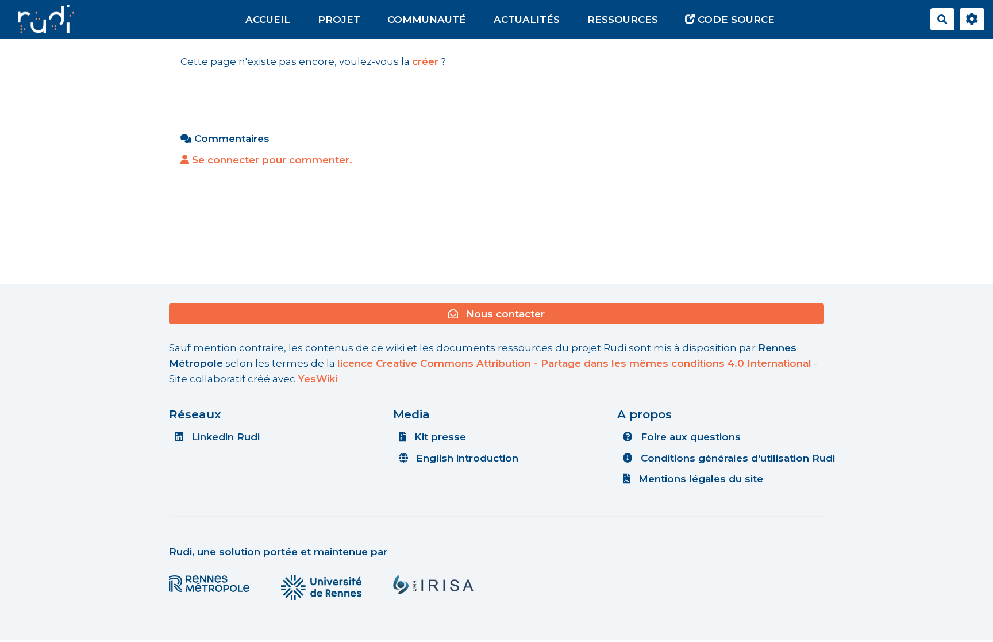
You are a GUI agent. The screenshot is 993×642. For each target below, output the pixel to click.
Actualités (527, 19)
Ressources (622, 19)
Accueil (267, 19)
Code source (735, 19)
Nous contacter (504, 314)
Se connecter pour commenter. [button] (270, 160)
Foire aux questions (689, 437)
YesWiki (317, 379)
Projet (339, 19)
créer (425, 61)
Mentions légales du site (699, 479)
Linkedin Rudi (224, 437)
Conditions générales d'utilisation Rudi (736, 458)
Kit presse (438, 437)
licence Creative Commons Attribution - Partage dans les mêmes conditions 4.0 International (574, 363)
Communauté (426, 19)
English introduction (465, 458)
